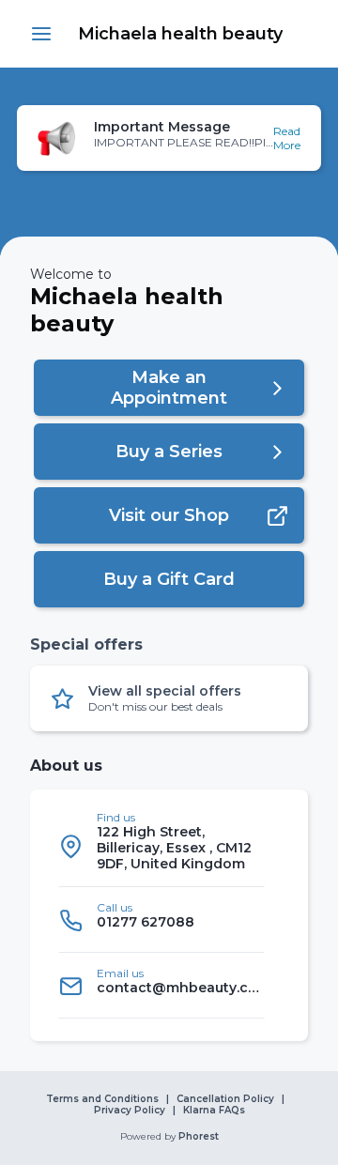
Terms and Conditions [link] (102, 1099)
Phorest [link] (198, 1136)
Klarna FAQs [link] (214, 1110)
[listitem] (161, 846)
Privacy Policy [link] (129, 1110)
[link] (180, 34)
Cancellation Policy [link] (225, 1099)
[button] (41, 34)
